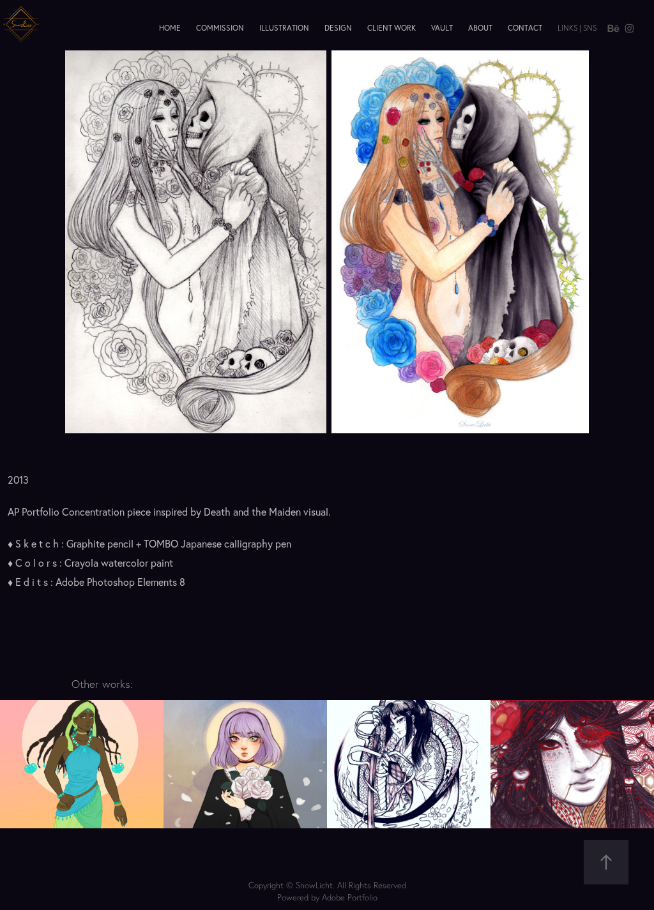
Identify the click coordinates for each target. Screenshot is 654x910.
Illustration (284, 28)
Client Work (391, 28)
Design (338, 28)
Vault (442, 28)
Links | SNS (577, 28)
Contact (525, 28)
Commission (220, 28)
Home (170, 28)
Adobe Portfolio (349, 897)
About (480, 28)
